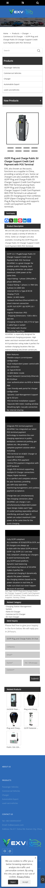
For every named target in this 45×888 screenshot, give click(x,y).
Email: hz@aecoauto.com (13, 825)
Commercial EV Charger (13, 36)
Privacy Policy (23, 876)
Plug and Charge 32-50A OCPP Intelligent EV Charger (14, 728)
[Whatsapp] (9, 851)
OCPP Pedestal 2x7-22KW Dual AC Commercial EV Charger (31, 728)
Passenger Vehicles (12, 67)
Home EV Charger (13, 611)
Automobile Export (11, 84)
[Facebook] (4, 851)
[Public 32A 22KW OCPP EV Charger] (14, 737)
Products (15, 33)
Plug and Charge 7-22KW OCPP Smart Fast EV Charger (31, 709)
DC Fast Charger (12, 617)
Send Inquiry (10, 213)
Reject (13, 882)
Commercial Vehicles (12, 73)
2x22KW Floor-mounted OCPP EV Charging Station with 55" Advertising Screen (14, 709)
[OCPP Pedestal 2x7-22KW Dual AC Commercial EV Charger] (31, 718)
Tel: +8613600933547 (11, 821)
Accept (25, 882)
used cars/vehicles (11, 90)
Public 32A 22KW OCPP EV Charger (14, 747)
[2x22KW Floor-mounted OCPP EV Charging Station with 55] (14, 699)
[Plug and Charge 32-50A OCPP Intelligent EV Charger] (14, 718)
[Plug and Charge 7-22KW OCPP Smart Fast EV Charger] (31, 699)
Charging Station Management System (18, 607)
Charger (25, 33)
